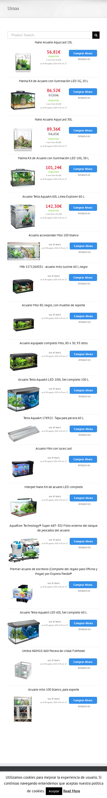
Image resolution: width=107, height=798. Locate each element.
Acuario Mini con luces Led (54, 448)
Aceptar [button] (54, 791)
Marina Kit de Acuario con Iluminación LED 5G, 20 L (53, 81)
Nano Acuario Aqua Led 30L (53, 119)
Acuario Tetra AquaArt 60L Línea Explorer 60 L (53, 196)
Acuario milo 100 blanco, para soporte (53, 689)
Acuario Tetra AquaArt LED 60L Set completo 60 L (53, 612)
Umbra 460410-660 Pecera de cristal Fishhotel (53, 651)
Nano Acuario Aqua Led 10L (53, 42)
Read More (71, 791)
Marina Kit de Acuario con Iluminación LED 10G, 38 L (53, 158)
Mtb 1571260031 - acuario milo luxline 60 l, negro (54, 267)
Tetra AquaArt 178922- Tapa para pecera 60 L (53, 418)
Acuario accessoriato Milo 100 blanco (54, 235)
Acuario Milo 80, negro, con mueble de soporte (53, 305)
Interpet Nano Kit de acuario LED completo (53, 487)
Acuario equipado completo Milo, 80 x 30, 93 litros (54, 343)
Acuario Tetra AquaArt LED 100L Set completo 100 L (53, 379)
